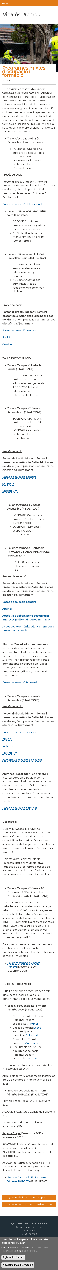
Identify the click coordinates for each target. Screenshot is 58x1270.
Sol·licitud (32, 1035)
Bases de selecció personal (19, 732)
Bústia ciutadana (53, 2)
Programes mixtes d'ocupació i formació (28, 1204)
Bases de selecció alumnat (19, 807)
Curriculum (9, 752)
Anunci (7, 738)
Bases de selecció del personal (22, 204)
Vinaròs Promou (21, 14)
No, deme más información (18, 1265)
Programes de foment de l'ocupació (26, 1197)
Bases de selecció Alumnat (19, 682)
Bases (37, 1027)
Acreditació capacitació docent (22, 759)
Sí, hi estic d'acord (13, 1257)
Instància (8, 746)
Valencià (5, 3)
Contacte (50, 2)
